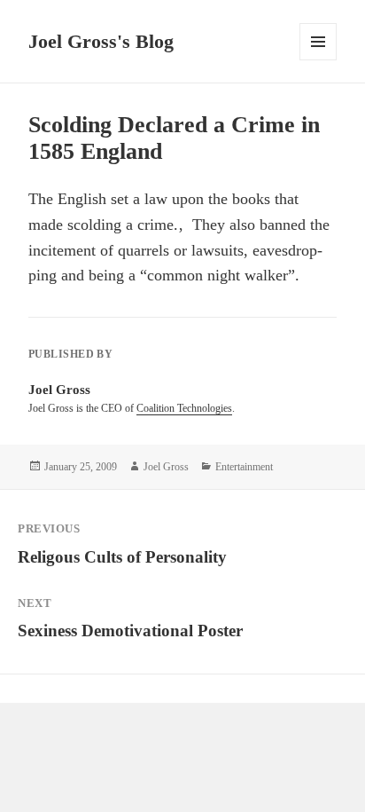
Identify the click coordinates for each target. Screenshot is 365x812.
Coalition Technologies (184, 408)
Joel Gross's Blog (101, 41)
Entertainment (244, 467)
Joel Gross (166, 467)
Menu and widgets (318, 59)
